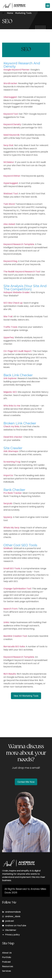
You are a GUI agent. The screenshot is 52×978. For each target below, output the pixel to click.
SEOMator (8, 162)
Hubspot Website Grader (16, 292)
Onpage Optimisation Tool (17, 588)
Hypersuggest (10, 183)
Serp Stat (8, 145)
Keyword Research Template (18, 244)
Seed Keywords (11, 134)
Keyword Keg (10, 261)
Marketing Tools (23, 12)
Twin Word (9, 204)
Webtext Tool (10, 193)
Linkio (6, 622)
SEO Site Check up (13, 302)
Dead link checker (12, 436)
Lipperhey (8, 337)
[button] (47, 5)
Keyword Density (12, 124)
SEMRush (8, 548)
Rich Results (9, 673)
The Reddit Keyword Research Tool (21, 271)
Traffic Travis (10, 327)
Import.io (8, 475)
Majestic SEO (10, 392)
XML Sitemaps (10, 451)
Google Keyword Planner (16, 69)
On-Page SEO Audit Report (17, 351)
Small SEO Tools (11, 568)
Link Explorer (10, 378)
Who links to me (11, 405)
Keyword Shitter (11, 175)
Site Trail (7, 316)
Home (10, 12)
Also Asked (9, 224)
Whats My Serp (11, 527)
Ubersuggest (10, 97)
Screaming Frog (11, 461)
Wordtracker (10, 83)
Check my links (11, 426)
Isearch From (10, 608)
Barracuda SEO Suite (14, 646)
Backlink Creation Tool (15, 636)
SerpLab (7, 503)
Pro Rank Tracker (12, 492)
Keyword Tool (10, 113)
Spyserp (7, 517)
